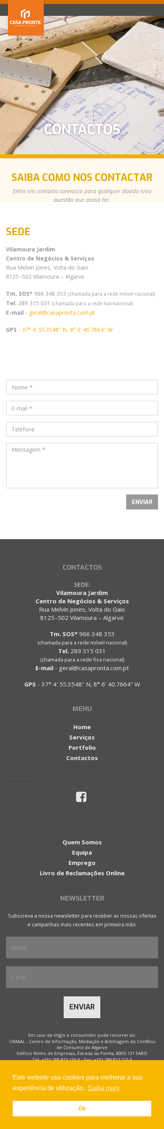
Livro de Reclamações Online (82, 873)
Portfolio (82, 747)
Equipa (82, 852)
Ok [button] (82, 1108)
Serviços (82, 737)
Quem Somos (82, 842)
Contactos (82, 758)
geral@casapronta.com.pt (62, 312)
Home (82, 727)
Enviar (82, 1007)
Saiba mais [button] (103, 1088)
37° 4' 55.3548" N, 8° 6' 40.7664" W (67, 329)
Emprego (82, 863)
